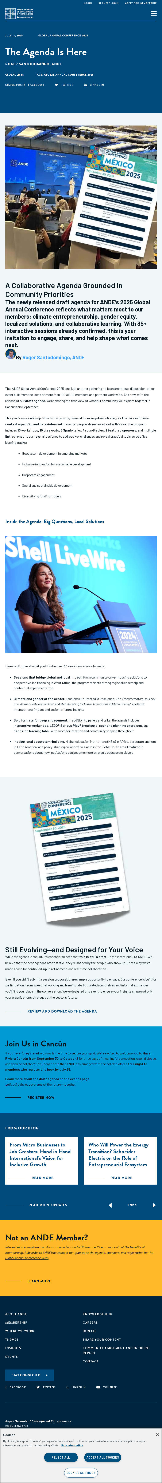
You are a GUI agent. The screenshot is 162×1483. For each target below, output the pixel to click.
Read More (42, 1178)
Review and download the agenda (62, 1011)
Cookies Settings (81, 1473)
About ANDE (16, 1314)
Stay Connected (26, 1375)
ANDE (57, 64)
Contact (91, 1361)
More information (72, 1445)
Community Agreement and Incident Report (116, 1350)
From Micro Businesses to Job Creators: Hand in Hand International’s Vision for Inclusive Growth (40, 1155)
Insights (13, 1348)
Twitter (67, 85)
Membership (16, 1322)
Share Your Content (102, 1339)
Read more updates (47, 1205)
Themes (12, 1339)
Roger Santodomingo (27, 64)
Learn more (39, 1281)
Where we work (19, 1331)
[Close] (157, 1434)
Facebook (36, 85)
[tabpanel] (41, 1161)
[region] (81, 1455)
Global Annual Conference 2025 (63, 35)
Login (88, 3)
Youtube (110, 1387)
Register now (40, 1097)
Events (11, 1357)
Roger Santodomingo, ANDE (53, 357)
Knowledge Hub (97, 1314)
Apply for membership (141, 3)
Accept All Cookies (102, 1457)
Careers (90, 1322)
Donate (89, 1331)
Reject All (61, 1457)
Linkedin (97, 85)
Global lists (14, 75)
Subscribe (31, 1253)
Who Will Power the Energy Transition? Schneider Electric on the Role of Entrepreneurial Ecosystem (118, 1155)
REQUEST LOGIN (109, 3)
